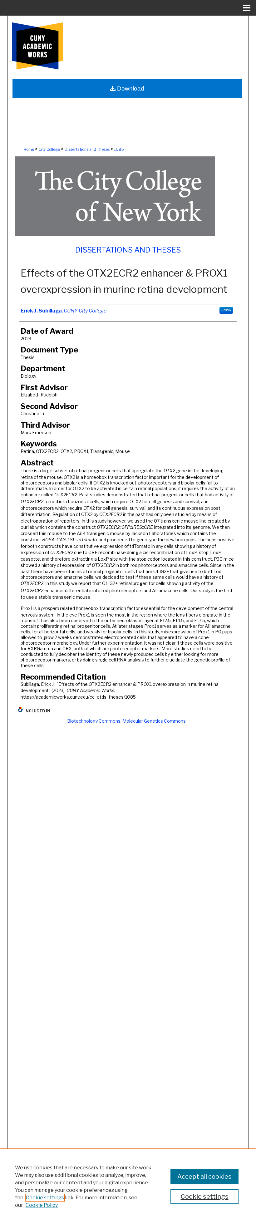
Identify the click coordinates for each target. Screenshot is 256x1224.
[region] (128, 1186)
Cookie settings (45, 1198)
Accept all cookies (204, 1176)
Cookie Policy (42, 1205)
